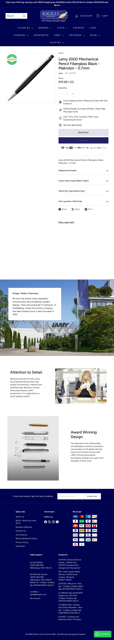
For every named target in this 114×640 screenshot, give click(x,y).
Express (78, 28)
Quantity (63, 88)
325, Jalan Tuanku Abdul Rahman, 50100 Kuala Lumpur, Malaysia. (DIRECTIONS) (69, 576)
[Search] (24, 16)
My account (35, 598)
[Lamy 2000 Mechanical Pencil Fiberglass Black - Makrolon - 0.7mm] (83, 239)
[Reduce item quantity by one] (62, 94)
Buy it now (83, 140)
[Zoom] (30, 78)
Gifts (61, 28)
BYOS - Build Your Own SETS (26, 522)
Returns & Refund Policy (26, 538)
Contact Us (21, 531)
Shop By (56, 42)
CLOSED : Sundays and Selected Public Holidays (69, 618)
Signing (20, 35)
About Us (20, 517)
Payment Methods (24, 527)
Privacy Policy (22, 542)
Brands (44, 28)
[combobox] (16, 16)
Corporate (41, 35)
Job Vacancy (21, 535)
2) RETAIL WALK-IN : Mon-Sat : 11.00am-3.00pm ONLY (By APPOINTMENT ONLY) (71, 586)
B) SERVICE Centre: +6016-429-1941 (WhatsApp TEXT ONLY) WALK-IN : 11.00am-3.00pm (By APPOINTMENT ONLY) (42, 579)
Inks (57, 35)
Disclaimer (20, 546)
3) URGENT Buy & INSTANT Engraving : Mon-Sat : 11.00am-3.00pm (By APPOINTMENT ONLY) (70, 597)
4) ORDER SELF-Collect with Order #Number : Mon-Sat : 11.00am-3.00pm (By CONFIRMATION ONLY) (70, 609)
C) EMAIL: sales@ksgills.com (38, 593)
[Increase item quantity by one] (72, 94)
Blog (94, 35)
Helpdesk (76, 35)
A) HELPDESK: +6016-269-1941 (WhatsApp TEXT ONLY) (41, 565)
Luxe (93, 28)
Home (61, 53)
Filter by (24, 28)
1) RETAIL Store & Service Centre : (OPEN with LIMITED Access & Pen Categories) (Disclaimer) (69, 564)
